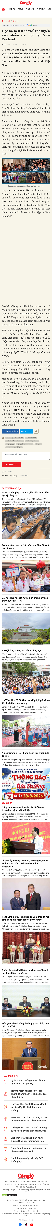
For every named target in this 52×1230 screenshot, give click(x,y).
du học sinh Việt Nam (14, 447)
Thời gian (12, 476)
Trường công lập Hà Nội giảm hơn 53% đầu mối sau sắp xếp (26, 546)
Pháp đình (30, 9)
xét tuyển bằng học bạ (24, 444)
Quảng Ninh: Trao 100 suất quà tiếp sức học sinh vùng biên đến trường (29, 1129)
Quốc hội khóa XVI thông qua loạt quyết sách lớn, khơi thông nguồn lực (25, 971)
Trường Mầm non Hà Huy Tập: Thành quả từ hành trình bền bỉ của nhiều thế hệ (29, 1093)
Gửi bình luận (11, 464)
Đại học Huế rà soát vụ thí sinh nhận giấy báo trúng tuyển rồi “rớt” (25, 599)
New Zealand (31, 438)
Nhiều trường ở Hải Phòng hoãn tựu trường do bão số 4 (25, 754)
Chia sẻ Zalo (27, 431)
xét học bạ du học (32, 441)
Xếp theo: (5, 476)
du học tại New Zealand (15, 438)
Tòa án (20, 9)
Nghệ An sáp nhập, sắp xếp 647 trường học (27, 1160)
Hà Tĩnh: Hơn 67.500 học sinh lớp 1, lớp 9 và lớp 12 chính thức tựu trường (26, 701)
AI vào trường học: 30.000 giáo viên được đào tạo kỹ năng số (25, 494)
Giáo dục (16, 21)
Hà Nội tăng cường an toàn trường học (21, 650)
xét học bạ (10, 444)
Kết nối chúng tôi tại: (26, 1220)
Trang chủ (6, 21)
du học (38, 444)
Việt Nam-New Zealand (14, 441)
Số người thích (23, 476)
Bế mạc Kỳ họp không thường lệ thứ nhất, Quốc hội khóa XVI (26, 1025)
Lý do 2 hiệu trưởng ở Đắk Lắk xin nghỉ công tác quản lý (28, 1082)
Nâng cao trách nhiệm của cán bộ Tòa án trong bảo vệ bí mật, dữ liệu (23, 808)
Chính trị (11, 9)
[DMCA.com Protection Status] (26, 1195)
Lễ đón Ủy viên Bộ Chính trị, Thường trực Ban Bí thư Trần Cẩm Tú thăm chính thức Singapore (25, 863)
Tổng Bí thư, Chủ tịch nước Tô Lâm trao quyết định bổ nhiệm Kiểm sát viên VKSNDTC (25, 918)
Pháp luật (41, 9)
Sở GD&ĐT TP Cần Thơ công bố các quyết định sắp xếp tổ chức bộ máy (29, 1119)
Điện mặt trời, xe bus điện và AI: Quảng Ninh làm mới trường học (27, 1139)
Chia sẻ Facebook (11, 431)
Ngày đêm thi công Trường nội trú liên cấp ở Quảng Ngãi (28, 1149)
